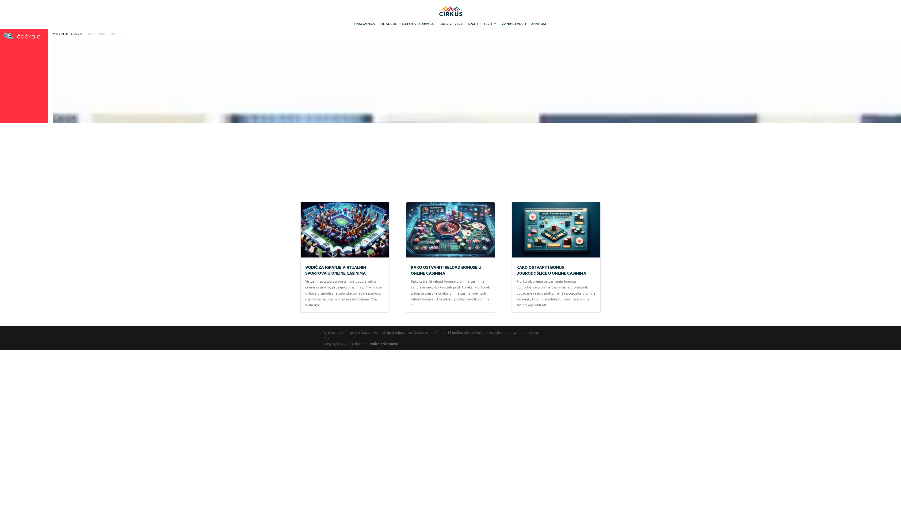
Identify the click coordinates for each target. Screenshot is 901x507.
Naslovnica (364, 24)
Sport (473, 24)
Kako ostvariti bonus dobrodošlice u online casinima (551, 270)
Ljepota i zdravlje (418, 24)
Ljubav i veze (451, 24)
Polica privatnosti (384, 344)
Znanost (539, 24)
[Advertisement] (450, 160)
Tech (488, 24)
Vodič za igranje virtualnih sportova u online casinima (335, 270)
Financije (388, 24)
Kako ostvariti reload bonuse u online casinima (446, 270)
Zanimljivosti (514, 24)
